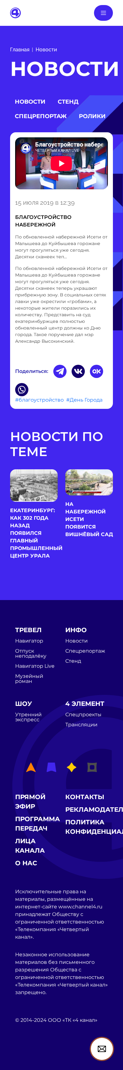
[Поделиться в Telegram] (60, 371)
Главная (19, 50)
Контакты (84, 797)
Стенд (68, 101)
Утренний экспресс (28, 717)
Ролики (92, 116)
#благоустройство (39, 400)
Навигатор (29, 641)
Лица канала (30, 845)
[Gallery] (61, 164)
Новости (46, 50)
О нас (26, 863)
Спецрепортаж (41, 116)
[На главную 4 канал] (15, 12)
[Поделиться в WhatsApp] (21, 389)
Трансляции (81, 724)
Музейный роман (29, 679)
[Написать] (102, 1049)
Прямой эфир (30, 801)
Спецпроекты (83, 714)
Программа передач (37, 823)
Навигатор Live (35, 666)
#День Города (84, 400)
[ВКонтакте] (78, 371)
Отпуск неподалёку (30, 654)
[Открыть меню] (103, 13)
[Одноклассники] (96, 371)
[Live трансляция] (29, 1056)
